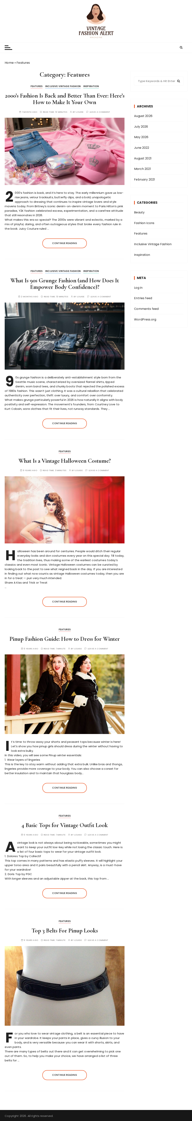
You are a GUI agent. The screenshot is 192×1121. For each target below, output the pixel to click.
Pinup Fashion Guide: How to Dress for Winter (65, 638)
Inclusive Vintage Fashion (63, 86)
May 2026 (141, 137)
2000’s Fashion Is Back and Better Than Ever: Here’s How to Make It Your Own (64, 99)
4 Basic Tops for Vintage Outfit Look (64, 825)
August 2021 (143, 158)
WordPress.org (145, 319)
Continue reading (64, 243)
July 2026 (141, 126)
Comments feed (146, 309)
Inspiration (91, 86)
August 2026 (143, 116)
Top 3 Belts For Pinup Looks (65, 930)
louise (79, 112)
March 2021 (142, 169)
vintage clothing (61, 1033)
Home (9, 63)
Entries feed (143, 298)
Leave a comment (100, 112)
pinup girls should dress (55, 746)
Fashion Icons (144, 223)
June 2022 (141, 148)
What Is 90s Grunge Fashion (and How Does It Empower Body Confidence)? (64, 284)
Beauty (139, 212)
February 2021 (144, 179)
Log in (138, 288)
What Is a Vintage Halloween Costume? (64, 460)
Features (37, 86)
